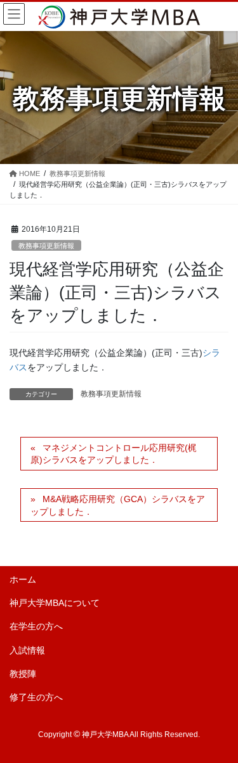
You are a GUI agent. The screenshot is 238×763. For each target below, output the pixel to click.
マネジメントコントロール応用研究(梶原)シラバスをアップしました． (113, 454)
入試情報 (27, 650)
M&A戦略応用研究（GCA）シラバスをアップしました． (117, 505)
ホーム (23, 579)
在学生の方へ (36, 626)
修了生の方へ (36, 697)
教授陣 (23, 674)
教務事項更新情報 (46, 245)
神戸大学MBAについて (55, 603)
